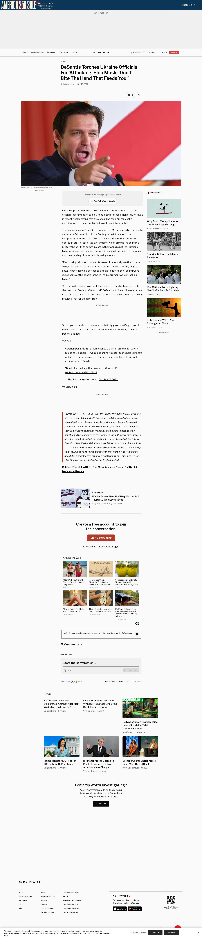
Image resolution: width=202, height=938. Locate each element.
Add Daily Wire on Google (104, 201)
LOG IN (164, 52)
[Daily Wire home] (101, 52)
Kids (21, 908)
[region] (101, 933)
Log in (115, 546)
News (25, 52)
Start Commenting (101, 537)
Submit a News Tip (70, 912)
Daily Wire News (68, 84)
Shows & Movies (37, 52)
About (43, 892)
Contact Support (47, 908)
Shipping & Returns (70, 904)
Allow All (171, 932)
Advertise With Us (48, 896)
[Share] (138, 95)
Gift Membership (47, 912)
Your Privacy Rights (71, 892)
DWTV (74, 52)
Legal (65, 896)
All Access (51, 52)
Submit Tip (101, 804)
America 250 (63, 52)
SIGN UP (174, 52)
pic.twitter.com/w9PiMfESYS (81, 372)
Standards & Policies (71, 908)
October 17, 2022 (108, 379)
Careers (44, 904)
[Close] (198, 932)
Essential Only (155, 932)
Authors (44, 900)
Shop (21, 904)
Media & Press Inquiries (72, 900)
